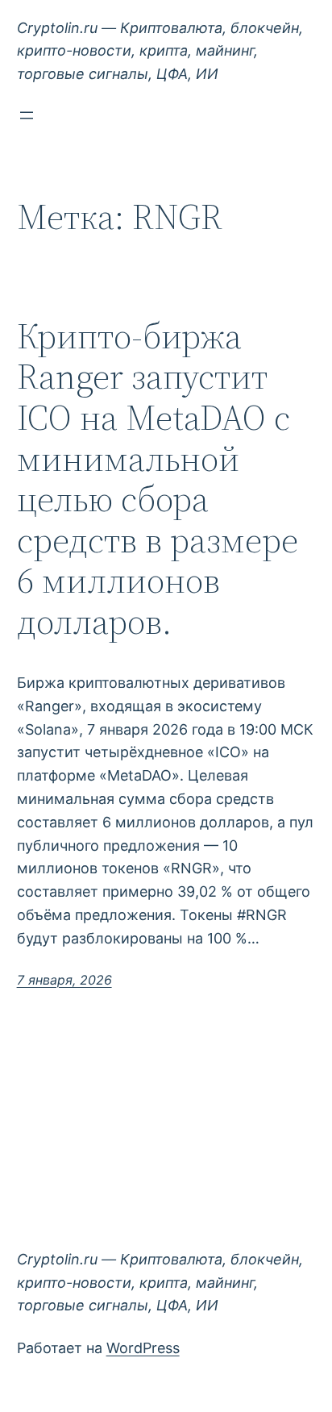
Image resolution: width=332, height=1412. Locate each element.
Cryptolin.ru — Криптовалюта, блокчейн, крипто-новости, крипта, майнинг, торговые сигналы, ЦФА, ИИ (160, 51)
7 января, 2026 (64, 980)
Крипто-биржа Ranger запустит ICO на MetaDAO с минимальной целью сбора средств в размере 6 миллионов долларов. (157, 479)
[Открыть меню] (26, 115)
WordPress (143, 1347)
